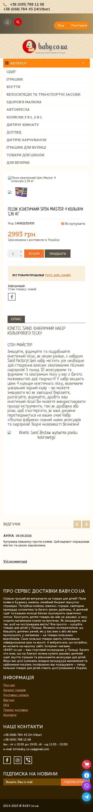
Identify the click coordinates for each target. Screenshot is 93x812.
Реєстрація (79, 25)
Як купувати (74, 224)
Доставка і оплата (16, 695)
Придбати (57, 254)
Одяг (11, 72)
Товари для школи (25, 155)
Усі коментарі (15, 561)
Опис (16, 319)
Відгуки (8, 700)
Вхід (61, 25)
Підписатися (75, 782)
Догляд (13, 132)
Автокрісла (18, 110)
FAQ (6, 705)
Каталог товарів (14, 690)
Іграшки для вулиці (26, 147)
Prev (77, 524)
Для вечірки (18, 163)
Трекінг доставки (15, 710)
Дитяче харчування (26, 140)
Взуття (13, 87)
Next (86, 524)
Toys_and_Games (58, 275)
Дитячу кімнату (22, 125)
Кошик (34, 253)
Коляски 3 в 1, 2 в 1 (24, 117)
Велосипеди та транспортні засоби (43, 94)
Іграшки (14, 79)
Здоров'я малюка (24, 102)
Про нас (9, 685)
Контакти (9, 715)
